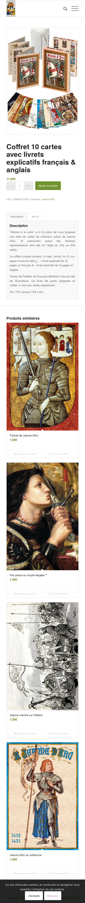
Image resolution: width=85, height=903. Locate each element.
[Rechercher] (63, 8)
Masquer (52, 895)
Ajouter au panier (48, 185)
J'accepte (34, 895)
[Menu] (73, 8)
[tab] (16, 216)
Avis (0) (35, 216)
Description (17, 216)
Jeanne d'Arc (48, 199)
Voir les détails (59, 453)
